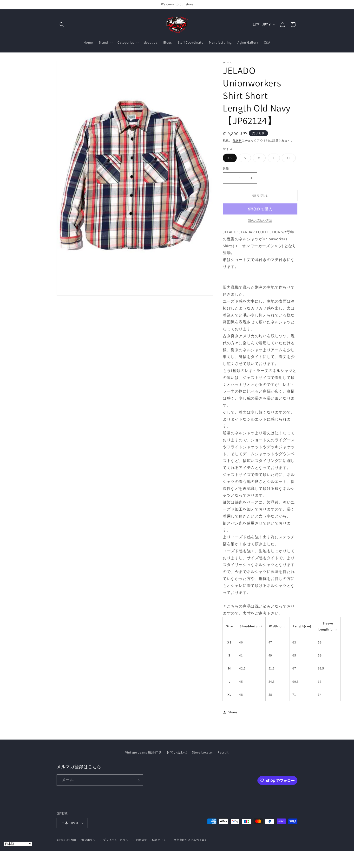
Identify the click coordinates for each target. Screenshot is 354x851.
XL (290, 159)
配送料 (237, 140)
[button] (62, 24)
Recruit (223, 752)
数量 (226, 169)
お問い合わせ (177, 752)
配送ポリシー (160, 840)
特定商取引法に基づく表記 (190, 840)
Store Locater (202, 752)
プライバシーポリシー (117, 840)
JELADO (71, 840)
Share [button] (232, 712)
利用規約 (141, 840)
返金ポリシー (89, 840)
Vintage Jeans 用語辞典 (143, 752)
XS (231, 159)
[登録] (137, 780)
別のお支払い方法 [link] (260, 220)
